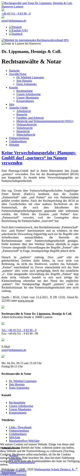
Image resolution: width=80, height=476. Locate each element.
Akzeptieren (7, 470)
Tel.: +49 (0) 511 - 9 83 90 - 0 (18, 330)
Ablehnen (20, 470)
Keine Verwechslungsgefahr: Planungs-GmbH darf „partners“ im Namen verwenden (38, 157)
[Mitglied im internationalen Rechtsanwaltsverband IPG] (35, 40)
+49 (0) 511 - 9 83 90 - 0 (16, 13)
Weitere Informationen (13, 474)
